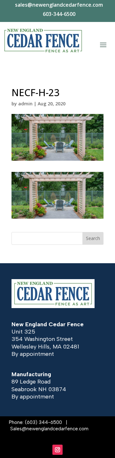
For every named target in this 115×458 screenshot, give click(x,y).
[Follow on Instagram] (57, 450)
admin (25, 104)
